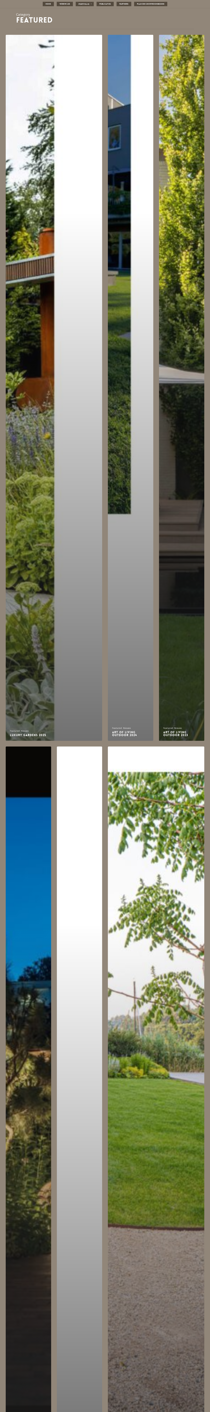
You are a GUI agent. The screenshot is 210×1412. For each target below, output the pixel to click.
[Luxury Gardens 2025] (54, 388)
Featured (15, 731)
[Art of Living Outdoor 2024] (130, 388)
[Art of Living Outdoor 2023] (181, 388)
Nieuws (25, 731)
